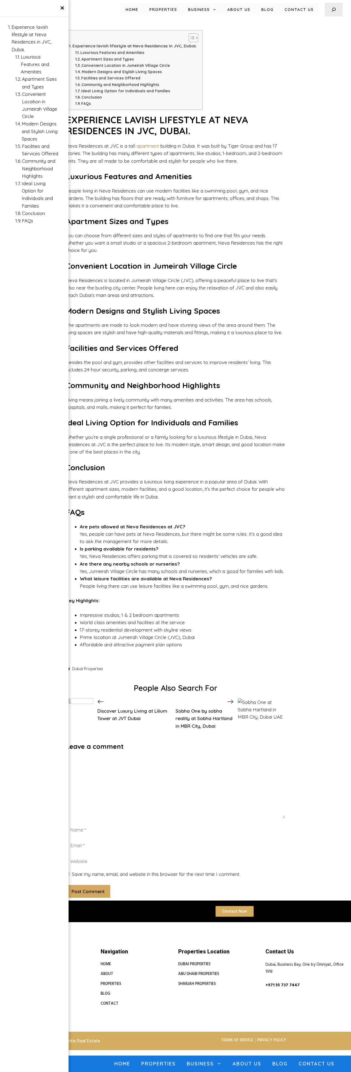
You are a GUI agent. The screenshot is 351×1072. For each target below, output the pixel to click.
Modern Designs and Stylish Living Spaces (122, 71)
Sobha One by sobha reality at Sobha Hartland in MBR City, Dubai (204, 718)
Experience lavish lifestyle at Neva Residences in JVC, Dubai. (134, 45)
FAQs (86, 103)
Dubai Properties (87, 668)
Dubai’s (87, 295)
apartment (148, 146)
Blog (267, 9)
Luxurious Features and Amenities (112, 52)
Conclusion (91, 97)
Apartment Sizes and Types (107, 59)
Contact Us (299, 9)
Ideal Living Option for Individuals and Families (125, 90)
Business (199, 9)
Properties (163, 9)
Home (132, 9)
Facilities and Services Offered (110, 78)
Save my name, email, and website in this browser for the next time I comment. (156, 874)
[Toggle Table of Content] (191, 37)
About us (238, 9)
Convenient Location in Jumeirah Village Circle (125, 65)
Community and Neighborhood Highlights (120, 84)
